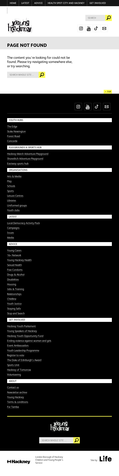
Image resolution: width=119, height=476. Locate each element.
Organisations (18, 170)
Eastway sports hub (18, 163)
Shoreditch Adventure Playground (25, 158)
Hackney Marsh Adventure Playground (27, 153)
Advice (38, 3)
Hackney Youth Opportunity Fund (25, 335)
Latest (25, 3)
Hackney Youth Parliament (21, 326)
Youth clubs (13, 210)
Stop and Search (16, 313)
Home (13, 3)
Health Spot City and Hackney (66, 3)
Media (10, 237)
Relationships (14, 294)
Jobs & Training (15, 289)
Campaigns (13, 227)
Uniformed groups (17, 205)
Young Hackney (15, 397)
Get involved (98, 3)
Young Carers (14, 250)
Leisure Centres (15, 195)
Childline (11, 298)
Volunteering (14, 374)
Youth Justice (14, 303)
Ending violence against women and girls (29, 340)
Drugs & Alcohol (15, 274)
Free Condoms (15, 269)
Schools (11, 186)
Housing (11, 284)
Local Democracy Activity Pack (23, 223)
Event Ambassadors (18, 345)
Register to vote (15, 355)
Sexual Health (14, 265)
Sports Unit (13, 365)
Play (9, 181)
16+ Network (14, 255)
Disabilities (13, 279)
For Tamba (13, 406)
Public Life (105, 458)
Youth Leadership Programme (23, 350)
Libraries (11, 200)
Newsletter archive (17, 392)
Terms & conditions (17, 401)
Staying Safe (14, 308)
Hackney (18, 462)
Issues (10, 232)
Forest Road (13, 136)
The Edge (12, 126)
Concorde (12, 141)
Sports (10, 190)
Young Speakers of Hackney (22, 331)
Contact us (13, 387)
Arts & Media (14, 176)
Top (109, 91)
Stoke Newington (16, 131)
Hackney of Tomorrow (19, 369)
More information (19, 26)
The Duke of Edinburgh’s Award (24, 360)
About (13, 381)
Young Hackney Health (19, 260)
